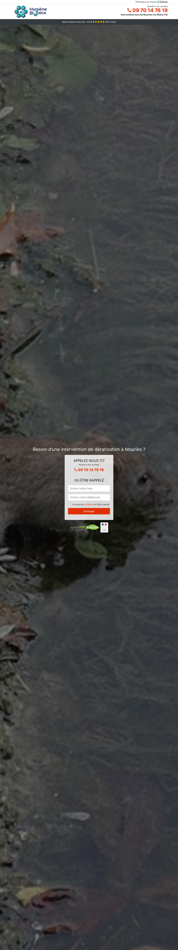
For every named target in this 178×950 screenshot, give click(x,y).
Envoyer (89, 511)
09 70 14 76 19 (149, 10)
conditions (89, 504)
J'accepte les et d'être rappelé (90, 504)
